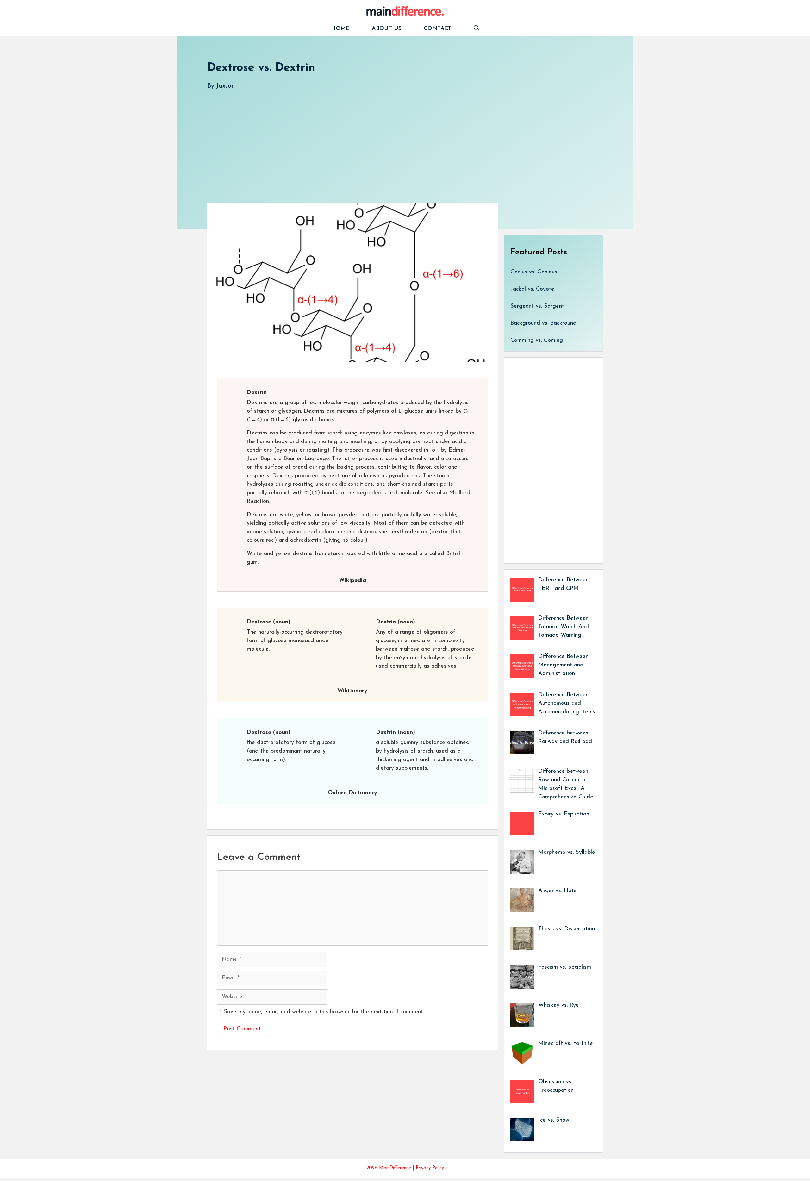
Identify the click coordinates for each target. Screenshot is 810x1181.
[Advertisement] (397, 140)
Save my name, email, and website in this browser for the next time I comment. (324, 1012)
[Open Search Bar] (476, 29)
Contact (438, 29)
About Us (387, 29)
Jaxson (225, 86)
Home (340, 29)
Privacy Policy (430, 1168)
